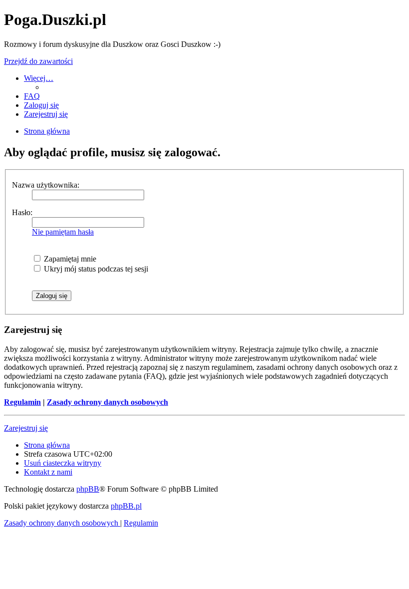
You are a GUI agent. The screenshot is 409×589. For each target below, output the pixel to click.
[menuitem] (32, 96)
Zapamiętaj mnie (69, 259)
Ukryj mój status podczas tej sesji (95, 269)
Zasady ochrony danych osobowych (107, 402)
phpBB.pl (126, 506)
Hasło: (22, 212)
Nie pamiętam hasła (63, 232)
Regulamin (22, 402)
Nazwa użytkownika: (45, 185)
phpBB (87, 489)
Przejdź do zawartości (38, 61)
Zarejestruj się (26, 428)
